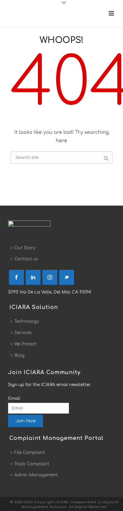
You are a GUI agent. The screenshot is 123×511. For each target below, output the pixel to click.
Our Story (25, 248)
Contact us (26, 259)
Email (14, 398)
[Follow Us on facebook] (16, 277)
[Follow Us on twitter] (66, 277)
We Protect (25, 344)
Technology (26, 321)
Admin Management (36, 475)
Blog (19, 355)
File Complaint (29, 452)
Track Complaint (31, 464)
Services (23, 333)
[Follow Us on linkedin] (33, 277)
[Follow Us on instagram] (49, 277)
